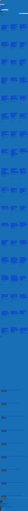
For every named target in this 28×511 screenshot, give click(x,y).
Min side (2, 6)
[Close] (1, 502)
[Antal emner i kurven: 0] (0, 0)
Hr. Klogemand (6, 498)
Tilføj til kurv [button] (7, 30)
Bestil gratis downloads (4, 5)
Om (1, 8)
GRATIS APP (3, 7)
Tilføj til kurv (3, 404)
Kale (2, 499)
